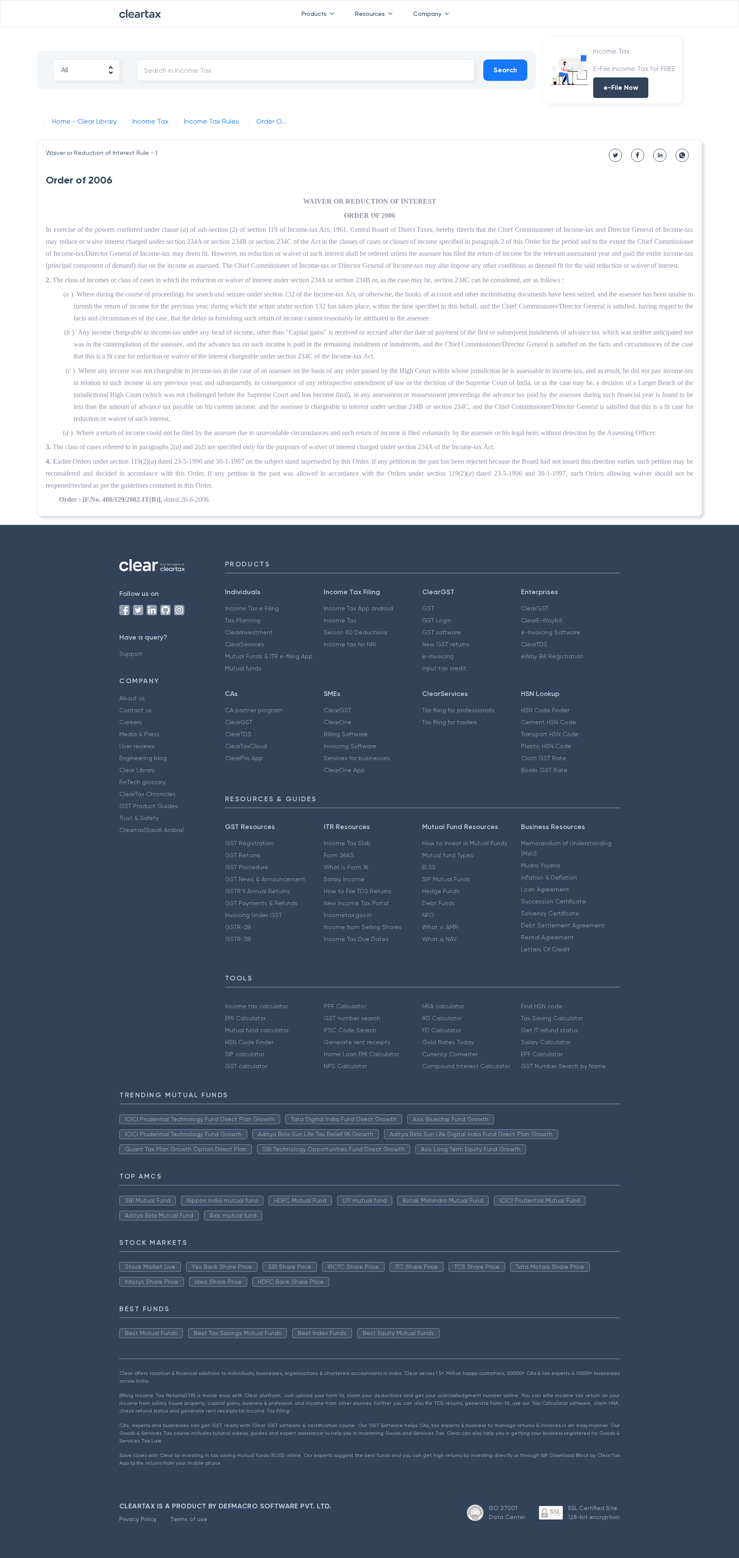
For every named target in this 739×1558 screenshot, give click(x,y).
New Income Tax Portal (356, 903)
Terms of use (188, 1519)
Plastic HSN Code (546, 746)
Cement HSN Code (548, 722)
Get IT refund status (549, 1030)
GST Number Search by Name (563, 1066)
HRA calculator (443, 1006)
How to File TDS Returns (358, 891)
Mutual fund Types (447, 855)
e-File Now (620, 87)
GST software (441, 632)
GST (428, 608)
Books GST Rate (544, 770)
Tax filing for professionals (458, 710)
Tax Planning (242, 620)
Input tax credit (444, 668)
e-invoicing (438, 656)
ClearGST (534, 608)
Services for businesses (357, 758)
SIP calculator (244, 1054)
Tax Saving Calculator (552, 1018)
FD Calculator (441, 1030)
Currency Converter (450, 1054)
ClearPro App (244, 758)
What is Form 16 (346, 867)
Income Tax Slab (347, 843)
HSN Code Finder (545, 710)
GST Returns (242, 855)
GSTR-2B (238, 927)
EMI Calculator (245, 1018)
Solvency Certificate (550, 913)
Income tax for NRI (350, 644)
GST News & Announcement (265, 879)
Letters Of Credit (545, 949)
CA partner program (253, 710)
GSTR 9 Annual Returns (257, 891)
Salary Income (344, 879)
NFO (428, 915)
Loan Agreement (545, 889)
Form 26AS (339, 855)
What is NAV (439, 939)
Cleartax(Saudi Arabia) (151, 829)
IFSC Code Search (350, 1030)
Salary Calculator (545, 1042)
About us (132, 698)
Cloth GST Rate (543, 758)
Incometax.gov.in (348, 915)
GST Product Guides (148, 806)
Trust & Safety (139, 818)
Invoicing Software (350, 746)
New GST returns (446, 644)
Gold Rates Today (448, 1042)
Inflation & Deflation (549, 877)
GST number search (352, 1018)
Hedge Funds (441, 891)
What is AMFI (440, 927)
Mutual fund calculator (257, 1030)
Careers (130, 722)
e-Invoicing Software (550, 632)
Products (314, 13)
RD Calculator (442, 1018)
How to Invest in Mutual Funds (464, 843)
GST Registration (249, 843)
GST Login (436, 620)
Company (427, 13)
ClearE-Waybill (541, 620)
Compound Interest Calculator (466, 1066)
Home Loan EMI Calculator (361, 1054)
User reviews (137, 746)
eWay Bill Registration (552, 656)
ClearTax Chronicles (147, 794)
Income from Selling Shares (363, 927)
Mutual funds (243, 668)
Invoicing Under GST (253, 915)
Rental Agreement (547, 937)
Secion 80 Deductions (355, 632)
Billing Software (346, 734)
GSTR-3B (238, 939)
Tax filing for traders (449, 722)
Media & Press (139, 734)
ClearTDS (534, 644)
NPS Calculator (345, 1066)
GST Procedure (246, 867)
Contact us (135, 710)
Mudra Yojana (540, 865)
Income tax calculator (256, 1006)
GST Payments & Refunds (261, 903)
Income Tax (340, 620)
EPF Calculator (541, 1054)
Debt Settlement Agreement (563, 925)
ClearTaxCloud (246, 746)
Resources (370, 13)
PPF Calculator (345, 1006)
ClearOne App (344, 770)
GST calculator (246, 1066)
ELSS (429, 867)
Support (130, 653)
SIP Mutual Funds (446, 879)
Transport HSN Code (550, 734)
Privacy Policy (138, 1519)
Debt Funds (438, 903)
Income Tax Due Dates (356, 939)
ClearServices (244, 644)
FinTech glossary (142, 782)
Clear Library (137, 770)
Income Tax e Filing (252, 608)
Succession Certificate (553, 901)
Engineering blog (143, 758)
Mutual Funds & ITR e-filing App (269, 656)
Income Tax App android (358, 608)
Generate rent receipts (357, 1042)
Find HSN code (541, 1006)
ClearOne (338, 722)
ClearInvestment (249, 632)
